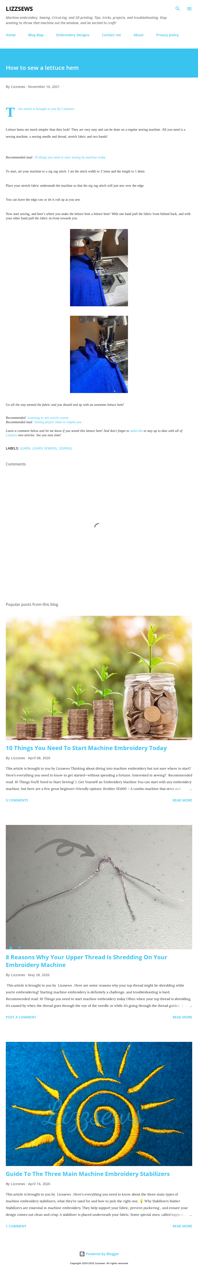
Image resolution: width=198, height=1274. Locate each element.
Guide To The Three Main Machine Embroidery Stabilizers (88, 1174)
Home (11, 35)
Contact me (111, 35)
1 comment (16, 1226)
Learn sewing (44, 448)
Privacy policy (167, 35)
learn (25, 448)
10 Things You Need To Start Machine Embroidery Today (86, 748)
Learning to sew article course (48, 418)
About (139, 35)
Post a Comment (21, 1017)
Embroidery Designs (72, 35)
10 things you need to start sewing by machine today (70, 157)
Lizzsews (19, 9)
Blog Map (36, 35)
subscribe (136, 431)
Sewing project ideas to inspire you (57, 422)
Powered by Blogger (102, 1254)
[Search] (178, 9)
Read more (182, 800)
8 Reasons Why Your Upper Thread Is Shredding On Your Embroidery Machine (86, 961)
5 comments (17, 800)
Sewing (65, 448)
